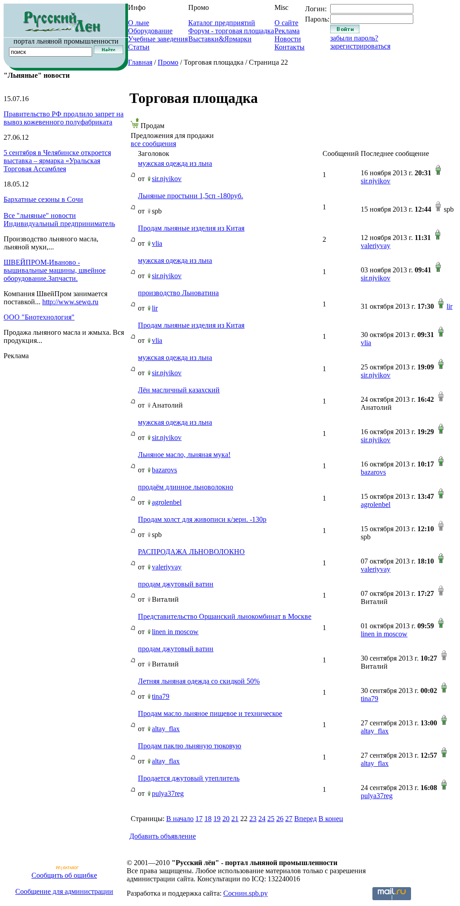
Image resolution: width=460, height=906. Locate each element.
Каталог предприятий (221, 23)
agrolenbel (166, 502)
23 (253, 818)
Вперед (305, 818)
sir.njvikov (166, 178)
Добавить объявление (162, 836)
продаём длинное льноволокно (185, 487)
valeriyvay (375, 245)
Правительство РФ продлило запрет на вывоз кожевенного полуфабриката (64, 118)
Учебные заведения (158, 39)
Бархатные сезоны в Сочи (43, 199)
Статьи (139, 47)
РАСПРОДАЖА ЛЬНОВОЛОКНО (191, 551)
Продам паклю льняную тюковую (189, 746)
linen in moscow (175, 631)
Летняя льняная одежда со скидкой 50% (199, 681)
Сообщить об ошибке (64, 875)
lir (155, 308)
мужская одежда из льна (175, 163)
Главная (140, 62)
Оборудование (150, 31)
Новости (287, 39)
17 (199, 818)
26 (279, 818)
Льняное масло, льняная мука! (184, 454)
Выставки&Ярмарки (220, 39)
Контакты (289, 47)
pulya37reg (168, 793)
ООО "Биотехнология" (39, 317)
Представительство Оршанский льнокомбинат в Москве (224, 616)
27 (288, 818)
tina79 (160, 696)
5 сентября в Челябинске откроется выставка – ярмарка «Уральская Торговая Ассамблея (57, 161)
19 (217, 818)
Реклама (287, 31)
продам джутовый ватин (175, 584)
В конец (330, 818)
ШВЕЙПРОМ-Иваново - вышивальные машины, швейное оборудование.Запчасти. (55, 270)
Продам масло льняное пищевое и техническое (210, 713)
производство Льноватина (178, 293)
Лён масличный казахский (179, 390)
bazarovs (164, 470)
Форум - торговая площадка (231, 31)
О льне (138, 23)
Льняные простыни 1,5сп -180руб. (190, 196)
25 (270, 818)
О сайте (286, 23)
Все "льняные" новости (40, 215)
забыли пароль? (354, 38)
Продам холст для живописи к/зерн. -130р (202, 519)
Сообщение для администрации (64, 891)
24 (261, 818)
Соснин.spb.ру (245, 893)
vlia (157, 243)
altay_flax (166, 729)
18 (208, 818)
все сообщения (153, 143)
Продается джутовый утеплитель (188, 778)
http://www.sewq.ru (70, 302)
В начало (180, 818)
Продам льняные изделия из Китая (191, 228)
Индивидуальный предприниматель (59, 223)
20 (226, 818)
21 (235, 818)
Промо (168, 62)
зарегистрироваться (360, 46)
